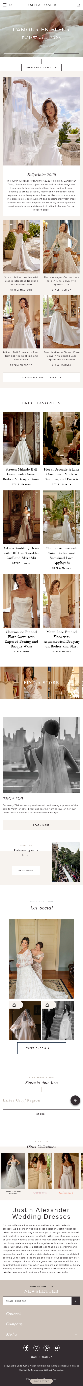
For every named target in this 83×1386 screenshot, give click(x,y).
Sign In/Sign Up (41, 1357)
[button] (41, 959)
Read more (26, 870)
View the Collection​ (41, 67)
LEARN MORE (41, 825)
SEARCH (41, 1114)
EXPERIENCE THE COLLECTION (41, 377)
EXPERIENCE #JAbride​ (37, 1048)
